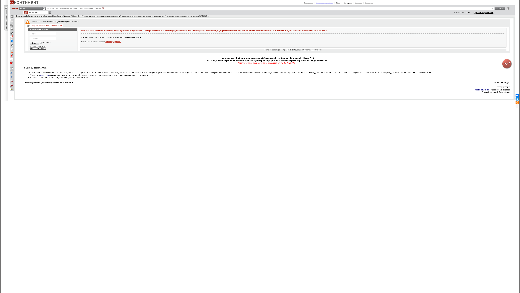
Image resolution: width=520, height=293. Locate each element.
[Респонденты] (12, 85)
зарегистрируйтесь (113, 42)
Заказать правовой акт (324, 3)
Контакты (358, 3)
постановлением (482, 90)
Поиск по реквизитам (484, 13)
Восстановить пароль (38, 49)
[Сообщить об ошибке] (12, 89)
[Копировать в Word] (12, 33)
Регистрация (308, 3)
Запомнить (46, 42)
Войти (34, 43)
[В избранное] (12, 52)
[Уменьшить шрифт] (12, 76)
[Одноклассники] (517, 102)
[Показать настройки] (508, 8)
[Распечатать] (12, 29)
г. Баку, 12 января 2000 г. (35, 68)
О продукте (348, 3)
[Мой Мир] (517, 99)
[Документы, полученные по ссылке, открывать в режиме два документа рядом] (12, 20)
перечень (44, 75)
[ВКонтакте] (517, 95)
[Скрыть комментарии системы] (12, 37)
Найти (500, 8)
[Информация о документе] (12, 40)
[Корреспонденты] (12, 81)
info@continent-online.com (312, 50)
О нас (338, 3)
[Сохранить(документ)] (12, 25)
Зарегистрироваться (38, 47)
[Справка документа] (12, 44)
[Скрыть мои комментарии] (12, 59)
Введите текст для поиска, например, (74, 8)
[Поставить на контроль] (12, 48)
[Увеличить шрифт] (12, 73)
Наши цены (369, 3)
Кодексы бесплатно (462, 13)
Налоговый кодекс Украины (90, 8)
